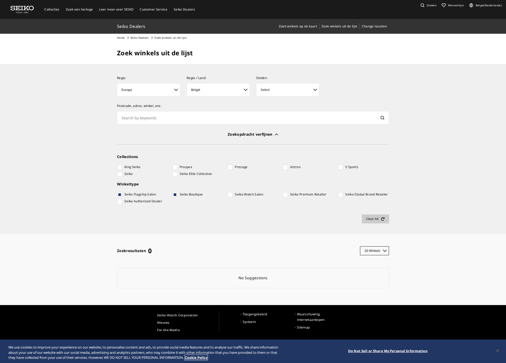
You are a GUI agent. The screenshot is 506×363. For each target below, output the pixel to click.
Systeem (249, 322)
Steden (261, 78)
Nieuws (163, 322)
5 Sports (351, 167)
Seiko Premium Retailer (308, 194)
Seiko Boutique (191, 194)
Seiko (128, 173)
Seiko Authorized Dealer (143, 201)
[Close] (497, 350)
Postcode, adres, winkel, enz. (139, 106)
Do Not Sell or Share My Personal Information (388, 350)
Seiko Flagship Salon (140, 194)
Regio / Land (196, 78)
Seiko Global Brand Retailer (366, 194)
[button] (427, 5)
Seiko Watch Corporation (177, 315)
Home (121, 38)
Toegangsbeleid (255, 314)
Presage (241, 167)
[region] (253, 351)
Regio (121, 78)
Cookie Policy (196, 357)
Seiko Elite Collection (196, 173)
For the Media (168, 330)
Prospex (186, 167)
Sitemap (303, 327)
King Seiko (132, 167)
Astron (295, 167)
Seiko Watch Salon (249, 194)
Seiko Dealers (139, 38)
